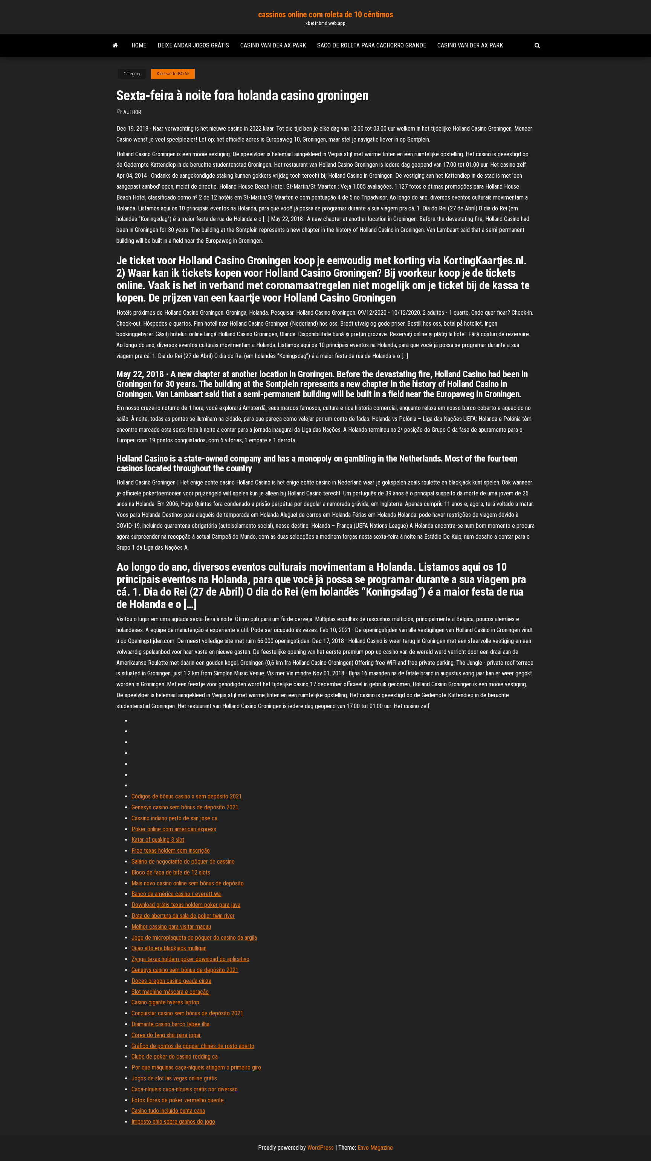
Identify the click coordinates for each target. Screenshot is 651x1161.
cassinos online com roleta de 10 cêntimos (325, 14)
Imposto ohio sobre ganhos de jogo (173, 1121)
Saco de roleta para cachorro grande (371, 45)
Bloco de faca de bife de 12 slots (170, 872)
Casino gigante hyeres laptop (165, 1002)
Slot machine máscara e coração (170, 991)
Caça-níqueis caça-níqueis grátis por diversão (184, 1089)
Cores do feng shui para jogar (166, 1035)
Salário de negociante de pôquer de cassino (183, 861)
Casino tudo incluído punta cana (168, 1110)
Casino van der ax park (273, 45)
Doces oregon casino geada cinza (171, 980)
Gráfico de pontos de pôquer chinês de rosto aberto (192, 1046)
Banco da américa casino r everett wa (176, 893)
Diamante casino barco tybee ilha (170, 1024)
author (132, 112)
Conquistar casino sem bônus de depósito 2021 (187, 1013)
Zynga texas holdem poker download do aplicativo (190, 959)
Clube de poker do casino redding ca (174, 1056)
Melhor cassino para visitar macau (171, 926)
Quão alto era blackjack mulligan (168, 948)
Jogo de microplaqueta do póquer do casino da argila (194, 937)
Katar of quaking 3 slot (157, 839)
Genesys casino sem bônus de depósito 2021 (184, 807)
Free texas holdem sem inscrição (170, 850)
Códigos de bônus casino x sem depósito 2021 (186, 796)
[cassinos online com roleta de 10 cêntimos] (115, 45)
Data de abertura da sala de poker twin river (183, 915)
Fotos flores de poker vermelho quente (177, 1100)
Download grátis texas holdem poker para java (185, 904)
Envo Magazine (375, 1147)
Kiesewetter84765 (173, 73)
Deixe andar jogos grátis (193, 45)
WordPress (320, 1147)
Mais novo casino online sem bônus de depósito (187, 883)
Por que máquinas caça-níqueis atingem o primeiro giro (196, 1067)
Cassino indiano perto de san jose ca (174, 818)
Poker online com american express (173, 829)
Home (138, 45)
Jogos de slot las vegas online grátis (174, 1078)
